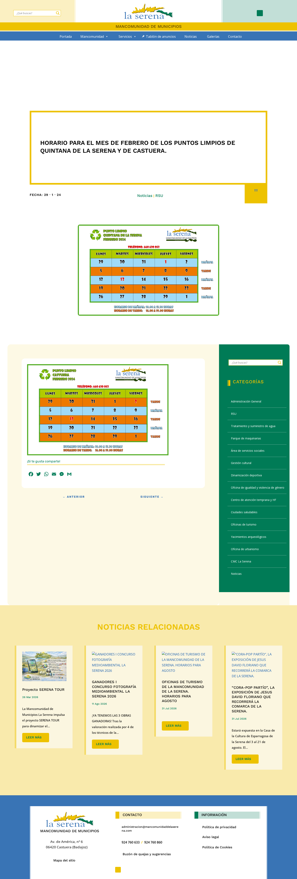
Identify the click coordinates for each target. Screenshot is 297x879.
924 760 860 (153, 842)
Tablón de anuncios (161, 36)
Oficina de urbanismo (245, 549)
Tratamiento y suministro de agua (253, 426)
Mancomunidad (92, 36)
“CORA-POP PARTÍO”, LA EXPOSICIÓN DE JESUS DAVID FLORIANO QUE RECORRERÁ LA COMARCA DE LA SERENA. (253, 699)
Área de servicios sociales (247, 451)
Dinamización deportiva (246, 475)
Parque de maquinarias (246, 438)
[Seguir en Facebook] (260, 13)
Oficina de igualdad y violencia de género (257, 487)
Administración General (246, 401)
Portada (66, 36)
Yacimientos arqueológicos (248, 537)
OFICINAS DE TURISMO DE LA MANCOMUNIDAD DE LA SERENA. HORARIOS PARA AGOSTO (183, 691)
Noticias (190, 36)
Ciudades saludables (244, 512)
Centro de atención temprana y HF (253, 500)
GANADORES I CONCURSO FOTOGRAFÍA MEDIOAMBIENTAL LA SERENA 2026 (114, 689)
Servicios (125, 36)
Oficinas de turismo (243, 524)
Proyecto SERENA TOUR (43, 689)
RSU (159, 195)
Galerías (213, 36)
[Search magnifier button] (58, 13)
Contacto (235, 36)
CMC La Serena (241, 561)
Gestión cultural (241, 463)
